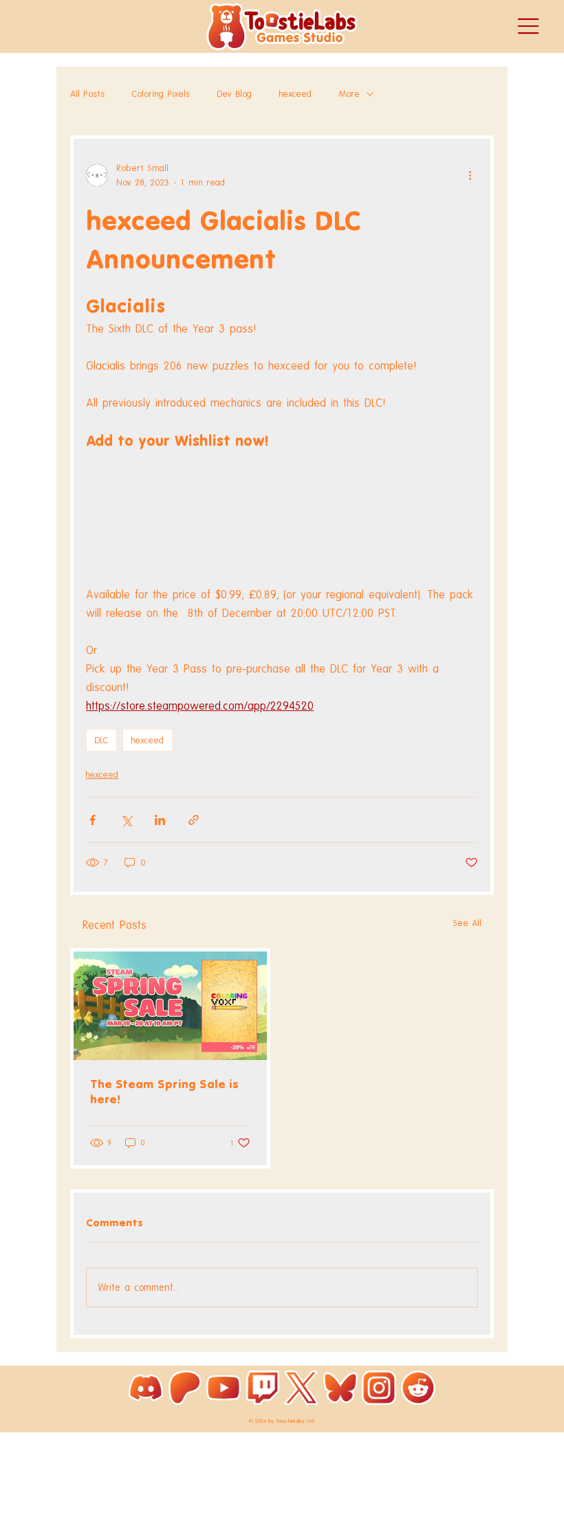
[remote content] (282, 518)
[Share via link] (193, 819)
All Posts (87, 94)
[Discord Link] (146, 1388)
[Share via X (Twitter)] (126, 819)
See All (467, 923)
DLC (101, 740)
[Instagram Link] (379, 1388)
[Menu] (529, 26)
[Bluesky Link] (340, 1388)
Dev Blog (234, 94)
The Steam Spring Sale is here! (164, 1091)
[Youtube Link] (223, 1388)
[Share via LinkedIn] (159, 819)
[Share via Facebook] (92, 819)
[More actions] (470, 175)
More (349, 94)
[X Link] (301, 1388)
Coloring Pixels (161, 94)
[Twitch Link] (263, 1388)
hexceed (295, 94)
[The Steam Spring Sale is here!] (170, 1005)
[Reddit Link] (418, 1388)
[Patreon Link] (185, 1388)
